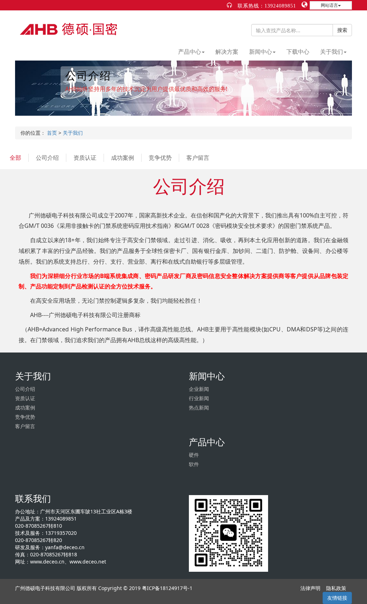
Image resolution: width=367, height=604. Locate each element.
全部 (15, 158)
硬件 (194, 454)
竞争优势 (160, 158)
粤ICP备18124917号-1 (167, 588)
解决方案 (226, 52)
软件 (194, 464)
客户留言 (197, 158)
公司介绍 (47, 158)
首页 (52, 132)
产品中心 (189, 52)
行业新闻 (199, 398)
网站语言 (329, 5)
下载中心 (297, 52)
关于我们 (331, 52)
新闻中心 (260, 52)
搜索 (342, 30)
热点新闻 (199, 407)
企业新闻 (199, 388)
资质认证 (84, 158)
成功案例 (122, 158)
